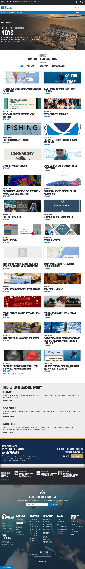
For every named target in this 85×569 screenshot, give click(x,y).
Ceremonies (46, 539)
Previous (6, 373)
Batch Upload (10, 240)
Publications (33, 519)
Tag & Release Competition (33, 532)
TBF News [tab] (31, 66)
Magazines (46, 519)
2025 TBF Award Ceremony (15, 165)
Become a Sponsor (77, 527)
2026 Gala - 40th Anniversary (8, 12)
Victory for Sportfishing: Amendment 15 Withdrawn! (22, 90)
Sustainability (47, 527)
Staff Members (61, 527)
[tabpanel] (42, 223)
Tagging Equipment (35, 527)
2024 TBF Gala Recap (53, 289)
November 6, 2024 (48, 310)
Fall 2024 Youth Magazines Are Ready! (21, 338)
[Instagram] (83, 2)
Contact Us (60, 522)
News (2, 2)
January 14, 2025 (7, 163)
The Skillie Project (12, 217)
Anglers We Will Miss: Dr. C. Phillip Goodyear (60, 314)
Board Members (62, 529)
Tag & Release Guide (35, 529)
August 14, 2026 (67, 471)
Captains (18, 532)
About (67, 2)
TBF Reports (33, 536)
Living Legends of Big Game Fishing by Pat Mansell (61, 167)
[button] (83, 475)
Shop (72, 529)
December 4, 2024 (7, 261)
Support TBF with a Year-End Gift (59, 217)
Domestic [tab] (44, 66)
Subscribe (54, 504)
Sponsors (19, 527)
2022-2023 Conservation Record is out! (21, 289)
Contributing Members (61, 532)
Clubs (17, 529)
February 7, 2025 (7, 86)
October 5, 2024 (7, 363)
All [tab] (21, 66)
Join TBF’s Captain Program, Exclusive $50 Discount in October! (61, 367)
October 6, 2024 (48, 335)
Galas (45, 537)
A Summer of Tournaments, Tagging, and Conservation (48, 475)
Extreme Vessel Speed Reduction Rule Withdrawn (61, 141)
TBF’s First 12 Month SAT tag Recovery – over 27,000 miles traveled (21, 192)
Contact (72, 2)
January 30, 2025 (7, 137)
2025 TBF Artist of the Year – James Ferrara (60, 90)
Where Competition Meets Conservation (69, 474)
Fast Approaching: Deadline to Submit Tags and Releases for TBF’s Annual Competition (62, 340)
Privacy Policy (42, 561)
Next (22, 373)
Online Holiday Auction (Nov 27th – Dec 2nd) (21, 314)
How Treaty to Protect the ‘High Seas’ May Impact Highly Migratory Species (20, 265)
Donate (73, 524)
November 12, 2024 (8, 286)
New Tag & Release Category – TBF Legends (18, 115)
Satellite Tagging (34, 522)
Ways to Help (9, 408)
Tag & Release (33, 524)
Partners (7, 392)
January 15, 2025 (48, 137)
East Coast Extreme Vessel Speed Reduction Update (59, 265)
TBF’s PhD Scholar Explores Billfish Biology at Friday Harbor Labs (20, 367)
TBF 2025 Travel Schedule (56, 114)
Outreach (46, 522)
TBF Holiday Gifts (52, 240)
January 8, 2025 (7, 188)
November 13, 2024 (48, 261)
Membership (74, 522)
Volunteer (74, 534)
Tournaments (20, 534)
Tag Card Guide (34, 541)
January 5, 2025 (48, 188)
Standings (32, 538)
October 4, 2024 (48, 363)
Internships (9, 424)
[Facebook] (76, 2)
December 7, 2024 (7, 214)
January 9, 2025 (48, 163)
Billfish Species (48, 529)
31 (19, 373)
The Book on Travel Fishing (15, 140)
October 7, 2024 (7, 335)
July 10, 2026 (44, 471)
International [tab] (58, 66)
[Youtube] (81, 2)
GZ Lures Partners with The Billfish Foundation (60, 192)
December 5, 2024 (48, 214)
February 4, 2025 (48, 86)
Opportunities (47, 524)
